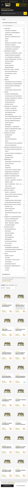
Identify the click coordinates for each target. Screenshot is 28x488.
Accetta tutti (7, 485)
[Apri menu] (2, 4)
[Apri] (3, 30)
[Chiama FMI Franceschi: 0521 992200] (17, 4)
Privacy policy (11, 483)
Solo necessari (20, 485)
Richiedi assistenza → (7, 280)
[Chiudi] (2, 28)
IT (23, 1)
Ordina (3, 287)
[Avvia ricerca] (25, 13)
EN (26, 1)
